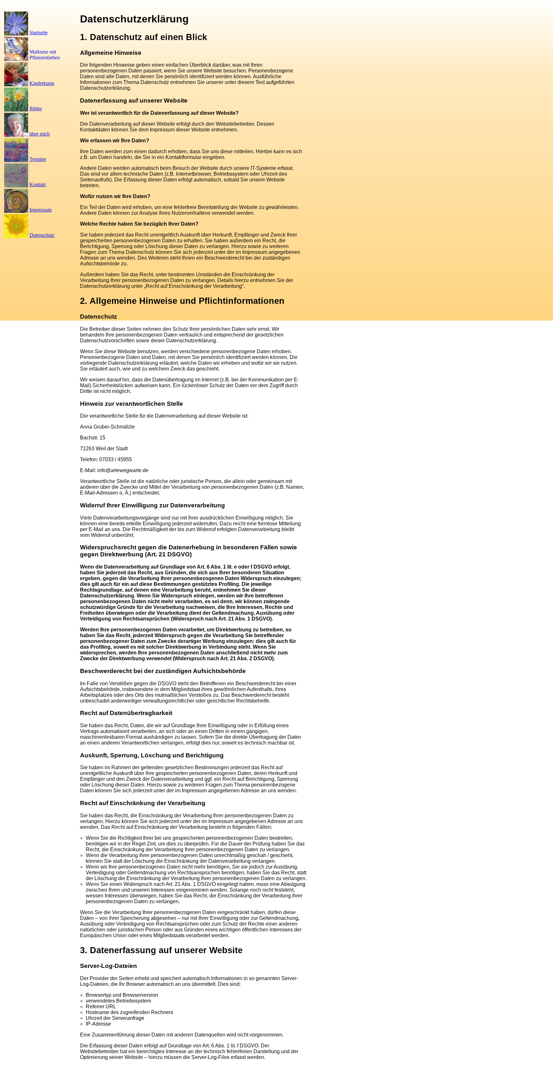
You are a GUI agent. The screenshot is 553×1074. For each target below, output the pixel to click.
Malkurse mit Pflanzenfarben (44, 54)
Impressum (40, 209)
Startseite (38, 32)
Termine (37, 159)
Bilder (35, 108)
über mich (39, 134)
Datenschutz (41, 235)
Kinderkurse (41, 83)
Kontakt (37, 184)
